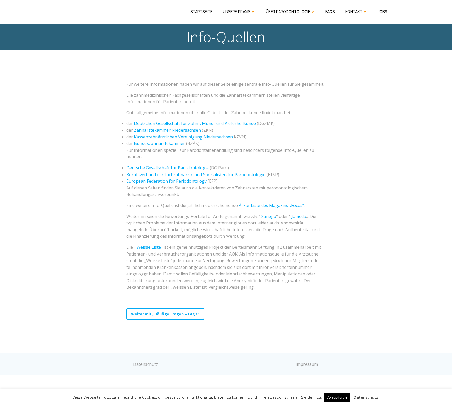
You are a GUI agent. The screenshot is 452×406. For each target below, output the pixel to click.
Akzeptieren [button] (337, 397)
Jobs (382, 12)
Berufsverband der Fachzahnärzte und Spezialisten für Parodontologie (195, 174)
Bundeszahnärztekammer (159, 143)
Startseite (201, 12)
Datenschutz (366, 397)
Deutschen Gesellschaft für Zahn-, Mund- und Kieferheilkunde (195, 123)
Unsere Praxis (237, 12)
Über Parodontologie (288, 12)
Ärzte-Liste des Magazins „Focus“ (271, 205)
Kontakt (354, 12)
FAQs (330, 12)
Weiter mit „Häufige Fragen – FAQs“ (165, 313)
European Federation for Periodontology (166, 181)
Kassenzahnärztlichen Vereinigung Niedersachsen (183, 137)
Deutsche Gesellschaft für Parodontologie (167, 168)
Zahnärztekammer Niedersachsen (167, 130)
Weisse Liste (149, 247)
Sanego (268, 216)
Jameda (299, 216)
